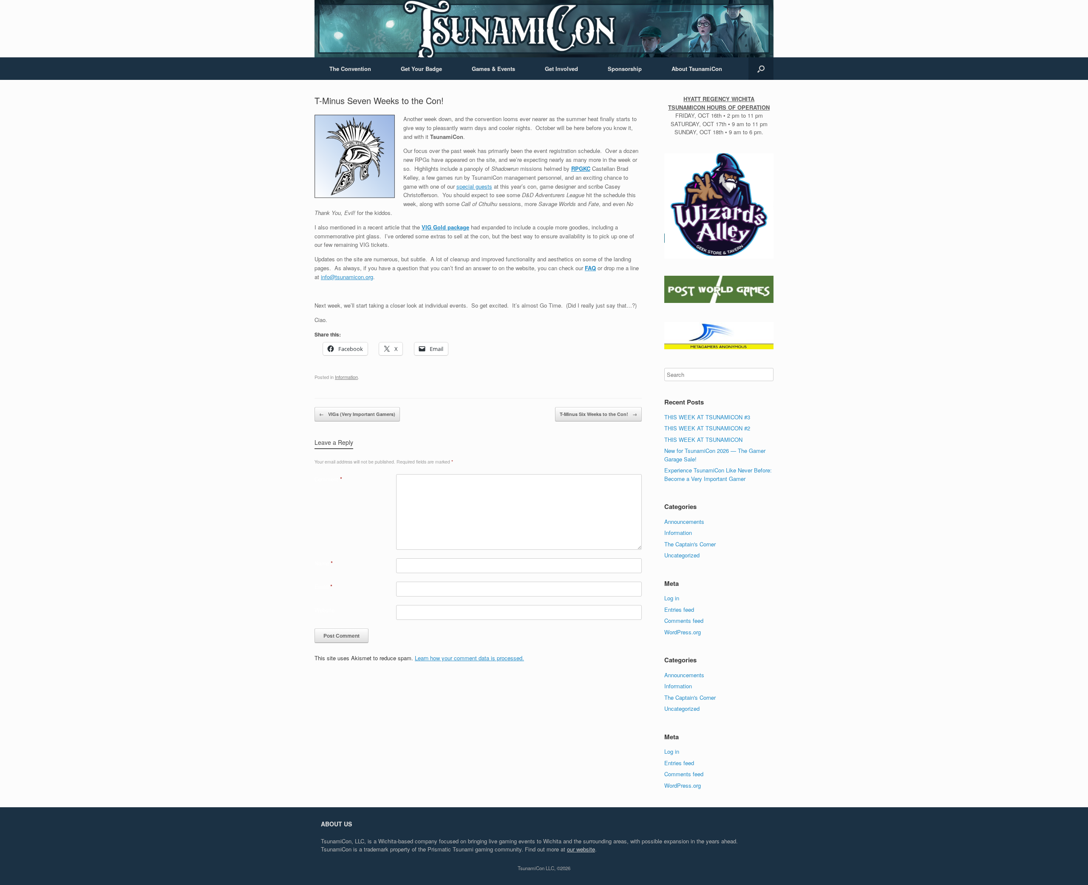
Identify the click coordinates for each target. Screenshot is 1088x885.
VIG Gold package (445, 227)
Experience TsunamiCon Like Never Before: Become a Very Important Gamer (718, 474)
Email (323, 586)
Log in (671, 598)
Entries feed (679, 609)
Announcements (684, 521)
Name (323, 563)
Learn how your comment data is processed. (469, 658)
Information (346, 376)
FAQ (590, 268)
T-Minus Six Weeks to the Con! (598, 414)
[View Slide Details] (719, 204)
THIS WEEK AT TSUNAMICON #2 (707, 428)
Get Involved (561, 69)
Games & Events (493, 69)
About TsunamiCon (697, 69)
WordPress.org (682, 632)
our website (581, 849)
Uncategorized (682, 555)
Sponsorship (625, 69)
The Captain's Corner (690, 544)
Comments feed (683, 620)
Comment (328, 479)
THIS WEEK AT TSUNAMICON (703, 439)
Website (324, 610)
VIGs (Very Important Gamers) (357, 414)
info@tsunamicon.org (347, 277)
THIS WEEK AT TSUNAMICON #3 (707, 417)
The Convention (350, 69)
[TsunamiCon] (544, 28)
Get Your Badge (421, 69)
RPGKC (580, 168)
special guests (474, 186)
